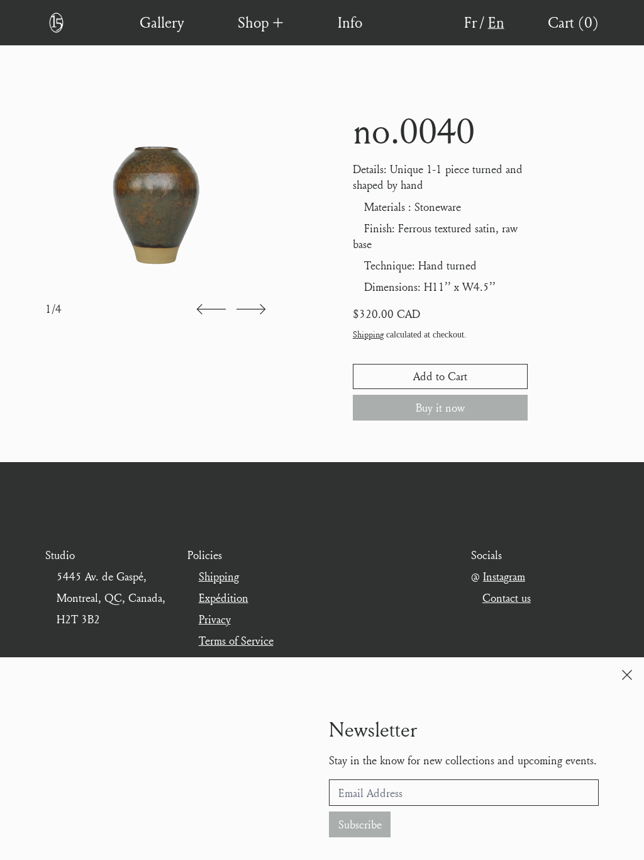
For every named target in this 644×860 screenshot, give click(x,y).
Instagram (504, 576)
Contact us (506, 598)
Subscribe (360, 824)
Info (350, 22)
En (496, 22)
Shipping (368, 334)
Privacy (215, 619)
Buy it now (440, 408)
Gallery (162, 22)
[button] (211, 309)
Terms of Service (236, 640)
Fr (470, 22)
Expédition (223, 598)
